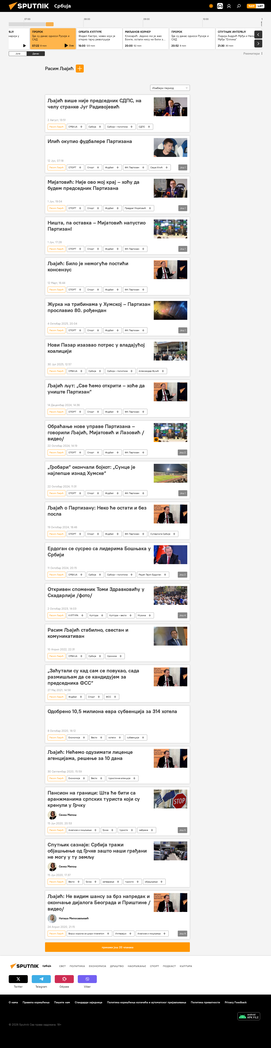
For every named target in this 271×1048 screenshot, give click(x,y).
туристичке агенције (119, 778)
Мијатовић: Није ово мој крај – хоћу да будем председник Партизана (93, 185)
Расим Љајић (59, 68)
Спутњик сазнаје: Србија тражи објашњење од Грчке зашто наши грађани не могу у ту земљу (97, 850)
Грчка (105, 830)
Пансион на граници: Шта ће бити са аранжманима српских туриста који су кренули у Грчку (94, 799)
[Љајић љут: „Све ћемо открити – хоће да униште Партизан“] (170, 391)
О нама (13, 1002)
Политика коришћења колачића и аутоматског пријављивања (146, 1002)
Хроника (112, 656)
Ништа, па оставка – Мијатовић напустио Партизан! (97, 225)
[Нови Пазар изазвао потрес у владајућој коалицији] (170, 351)
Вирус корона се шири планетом (86, 933)
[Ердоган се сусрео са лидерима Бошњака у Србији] (170, 554)
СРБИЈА (72, 126)
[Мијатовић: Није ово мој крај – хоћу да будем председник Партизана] (170, 188)
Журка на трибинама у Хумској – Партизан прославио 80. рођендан (99, 307)
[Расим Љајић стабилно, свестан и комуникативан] (170, 636)
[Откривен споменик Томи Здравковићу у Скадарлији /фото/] (170, 595)
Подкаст (169, 966)
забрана (143, 830)
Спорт (90, 167)
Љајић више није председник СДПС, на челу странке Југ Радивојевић (94, 103)
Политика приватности (205, 1002)
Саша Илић (156, 167)
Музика (142, 615)
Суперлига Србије (160, 533)
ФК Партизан (132, 167)
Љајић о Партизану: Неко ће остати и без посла (97, 511)
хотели (112, 737)
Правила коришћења (36, 1002)
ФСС (108, 696)
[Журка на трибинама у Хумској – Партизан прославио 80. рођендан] (170, 310)
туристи (123, 830)
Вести (94, 737)
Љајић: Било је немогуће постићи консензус (88, 266)
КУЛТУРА (73, 615)
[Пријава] (229, 6)
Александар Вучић (149, 370)
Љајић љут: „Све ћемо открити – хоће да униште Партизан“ (96, 388)
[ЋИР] (251, 6)
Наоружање (137, 966)
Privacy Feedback (236, 1002)
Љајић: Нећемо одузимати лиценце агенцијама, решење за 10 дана (90, 755)
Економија (74, 737)
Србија (92, 126)
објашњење (151, 881)
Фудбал (109, 167)
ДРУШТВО (117, 966)
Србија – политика (117, 126)
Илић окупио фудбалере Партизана (90, 141)
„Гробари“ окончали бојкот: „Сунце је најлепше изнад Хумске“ (91, 470)
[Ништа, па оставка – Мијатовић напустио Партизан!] (170, 228)
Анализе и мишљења (79, 830)
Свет (62, 966)
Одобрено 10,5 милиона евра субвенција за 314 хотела (112, 711)
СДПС (142, 126)
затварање (108, 881)
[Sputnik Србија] (30, 11)
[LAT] (260, 6)
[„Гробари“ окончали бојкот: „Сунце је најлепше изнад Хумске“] (170, 473)
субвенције (133, 737)
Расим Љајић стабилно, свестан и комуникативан (88, 633)
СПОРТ (72, 167)
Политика (77, 966)
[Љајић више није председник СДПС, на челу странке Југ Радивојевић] (170, 106)
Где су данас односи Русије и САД (50, 37)
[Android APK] (248, 1016)
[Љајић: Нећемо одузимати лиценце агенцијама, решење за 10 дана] (170, 758)
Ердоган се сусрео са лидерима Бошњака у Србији (99, 551)
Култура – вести (118, 615)
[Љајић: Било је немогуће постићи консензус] (170, 269)
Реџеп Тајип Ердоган (150, 574)
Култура (93, 615)
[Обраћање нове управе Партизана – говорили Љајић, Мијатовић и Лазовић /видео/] (170, 432)
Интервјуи (120, 933)
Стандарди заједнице (88, 1002)
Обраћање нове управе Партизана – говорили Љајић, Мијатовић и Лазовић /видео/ (96, 432)
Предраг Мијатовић (135, 208)
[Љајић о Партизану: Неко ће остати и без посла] (170, 514)
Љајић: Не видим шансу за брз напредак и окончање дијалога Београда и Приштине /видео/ (99, 902)
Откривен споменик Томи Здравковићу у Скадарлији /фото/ (96, 592)
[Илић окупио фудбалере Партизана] (170, 147)
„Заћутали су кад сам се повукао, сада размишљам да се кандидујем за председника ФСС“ (93, 676)
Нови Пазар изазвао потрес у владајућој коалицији (96, 348)
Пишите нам (62, 1002)
